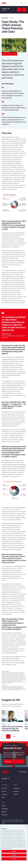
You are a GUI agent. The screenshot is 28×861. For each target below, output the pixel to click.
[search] (21, 3)
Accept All (14, 858)
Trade (3, 806)
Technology (5, 809)
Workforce (4, 815)
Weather (4, 812)
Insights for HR (5, 9)
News (3, 797)
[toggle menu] (25, 3)
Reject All (14, 855)
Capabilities (16, 788)
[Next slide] (8, 736)
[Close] (26, 826)
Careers (4, 791)
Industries (16, 791)
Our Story (4, 788)
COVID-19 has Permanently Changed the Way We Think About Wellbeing (12, 729)
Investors (4, 794)
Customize (14, 851)
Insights (15, 794)
